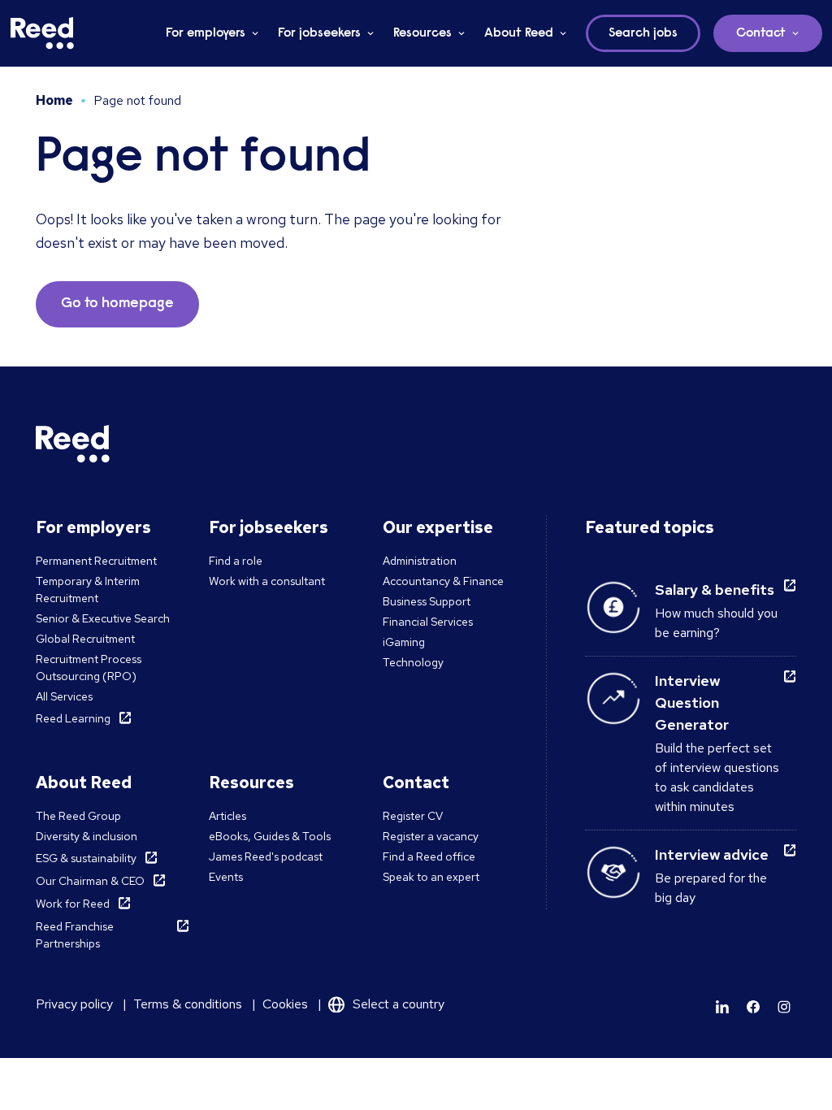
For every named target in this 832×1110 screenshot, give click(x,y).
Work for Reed (73, 903)
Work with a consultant (267, 581)
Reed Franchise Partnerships (75, 935)
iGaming (404, 642)
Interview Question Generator (692, 702)
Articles (227, 816)
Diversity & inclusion (86, 836)
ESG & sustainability (86, 858)
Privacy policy (74, 1003)
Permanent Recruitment (96, 560)
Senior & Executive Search (103, 618)
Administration (420, 560)
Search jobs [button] (643, 33)
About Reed (518, 33)
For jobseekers (319, 33)
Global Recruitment (85, 638)
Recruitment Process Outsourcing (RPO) (88, 667)
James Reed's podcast (266, 856)
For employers (205, 33)
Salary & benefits (714, 589)
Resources (422, 33)
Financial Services (428, 621)
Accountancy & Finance (443, 581)
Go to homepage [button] (117, 304)
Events (226, 876)
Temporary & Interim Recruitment (88, 589)
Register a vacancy (431, 836)
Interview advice (712, 854)
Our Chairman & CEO (90, 881)
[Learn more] (722, 1007)
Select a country (398, 1003)
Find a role (235, 560)
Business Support (426, 601)
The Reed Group (78, 816)
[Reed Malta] (42, 33)
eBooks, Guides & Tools (270, 836)
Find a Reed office (429, 856)
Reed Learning (73, 718)
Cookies (285, 1003)
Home (54, 100)
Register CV (413, 816)
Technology (413, 662)
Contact (761, 33)
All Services (64, 696)
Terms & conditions (187, 1003)
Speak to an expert (431, 876)
